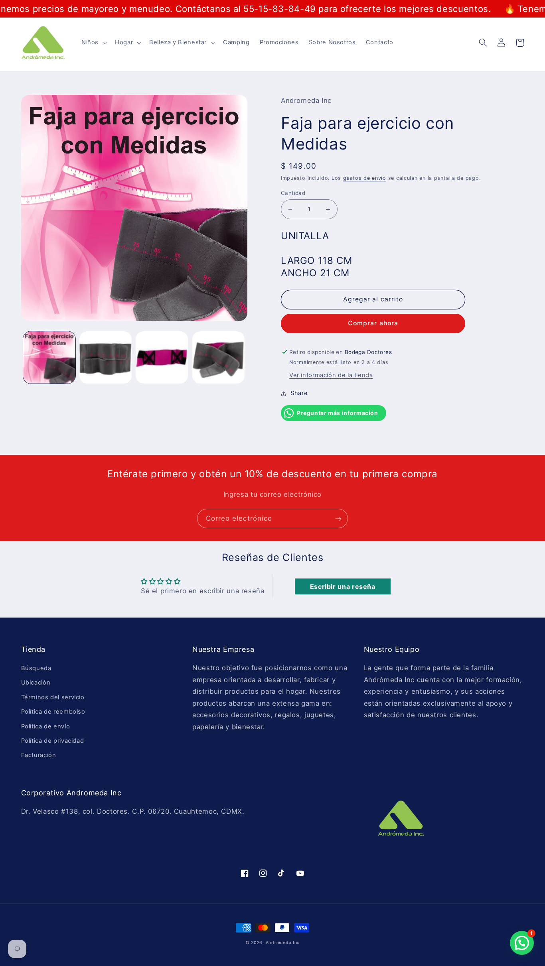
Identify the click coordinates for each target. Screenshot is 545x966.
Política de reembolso (53, 711)
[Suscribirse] (338, 518)
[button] (93, 42)
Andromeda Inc (283, 942)
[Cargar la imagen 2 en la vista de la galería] (105, 357)
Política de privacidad (52, 740)
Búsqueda (36, 668)
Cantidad (293, 193)
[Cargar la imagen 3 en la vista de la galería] (162, 357)
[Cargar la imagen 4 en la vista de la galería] (218, 357)
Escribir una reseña (342, 586)
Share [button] (299, 393)
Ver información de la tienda (331, 375)
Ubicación (36, 682)
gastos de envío (364, 178)
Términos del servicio (53, 697)
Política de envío (45, 726)
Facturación (38, 755)
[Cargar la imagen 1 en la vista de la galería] (49, 357)
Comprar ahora (373, 323)
